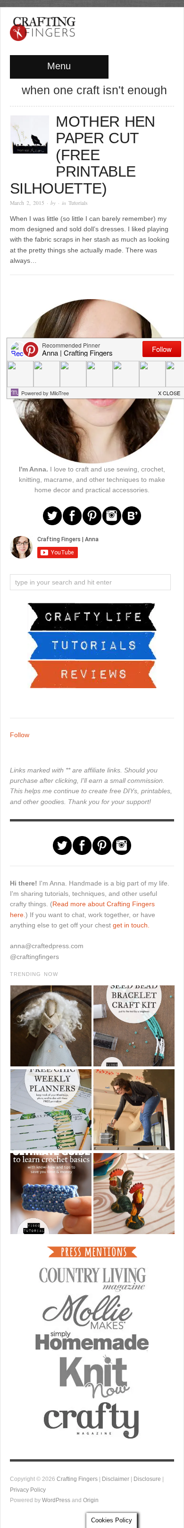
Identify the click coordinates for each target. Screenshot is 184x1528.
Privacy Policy (28, 1490)
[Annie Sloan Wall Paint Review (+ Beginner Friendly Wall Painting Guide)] (133, 1110)
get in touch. (131, 925)
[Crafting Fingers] (42, 27)
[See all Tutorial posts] (92, 645)
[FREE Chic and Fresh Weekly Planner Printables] (50, 1110)
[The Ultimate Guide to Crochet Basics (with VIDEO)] (50, 1194)
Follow (19, 735)
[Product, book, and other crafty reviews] (92, 673)
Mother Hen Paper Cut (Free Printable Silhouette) (82, 155)
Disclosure (147, 1479)
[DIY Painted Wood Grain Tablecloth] (133, 1194)
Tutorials (78, 202)
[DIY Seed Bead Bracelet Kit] (133, 1026)
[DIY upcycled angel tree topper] (50, 1026)
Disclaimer (115, 1479)
